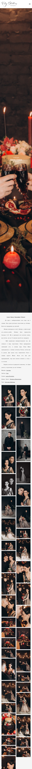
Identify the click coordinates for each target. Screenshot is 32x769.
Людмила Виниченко (15, 379)
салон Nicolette (10, 376)
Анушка (8, 370)
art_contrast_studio (6, 332)
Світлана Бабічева (10, 382)
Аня (7, 373)
